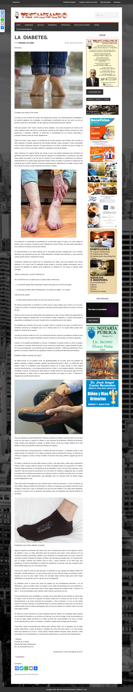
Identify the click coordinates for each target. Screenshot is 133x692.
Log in (85, 689)
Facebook (90, 99)
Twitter (106, 99)
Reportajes (33, 674)
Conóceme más (95, 92)
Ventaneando (41, 15)
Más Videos (93, 320)
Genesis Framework (69, 689)
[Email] (2, 24)
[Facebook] (2, 12)
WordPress (79, 689)
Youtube (98, 99)
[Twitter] (2, 16)
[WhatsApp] (2, 20)
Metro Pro (59, 689)
